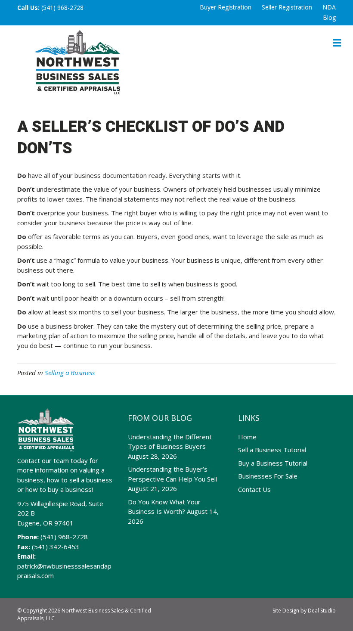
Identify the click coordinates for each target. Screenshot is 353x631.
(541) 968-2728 (62, 7)
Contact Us (254, 489)
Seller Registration (287, 7)
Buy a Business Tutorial (272, 463)
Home (247, 436)
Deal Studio (322, 610)
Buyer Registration (225, 7)
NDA (329, 7)
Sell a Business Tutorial (272, 449)
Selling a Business (70, 372)
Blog (329, 17)
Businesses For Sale (267, 476)
